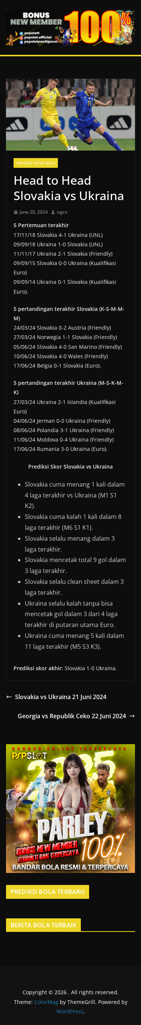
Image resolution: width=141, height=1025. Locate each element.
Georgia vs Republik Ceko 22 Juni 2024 (72, 716)
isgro (62, 212)
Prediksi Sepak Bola (36, 163)
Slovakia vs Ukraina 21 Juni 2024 (60, 697)
